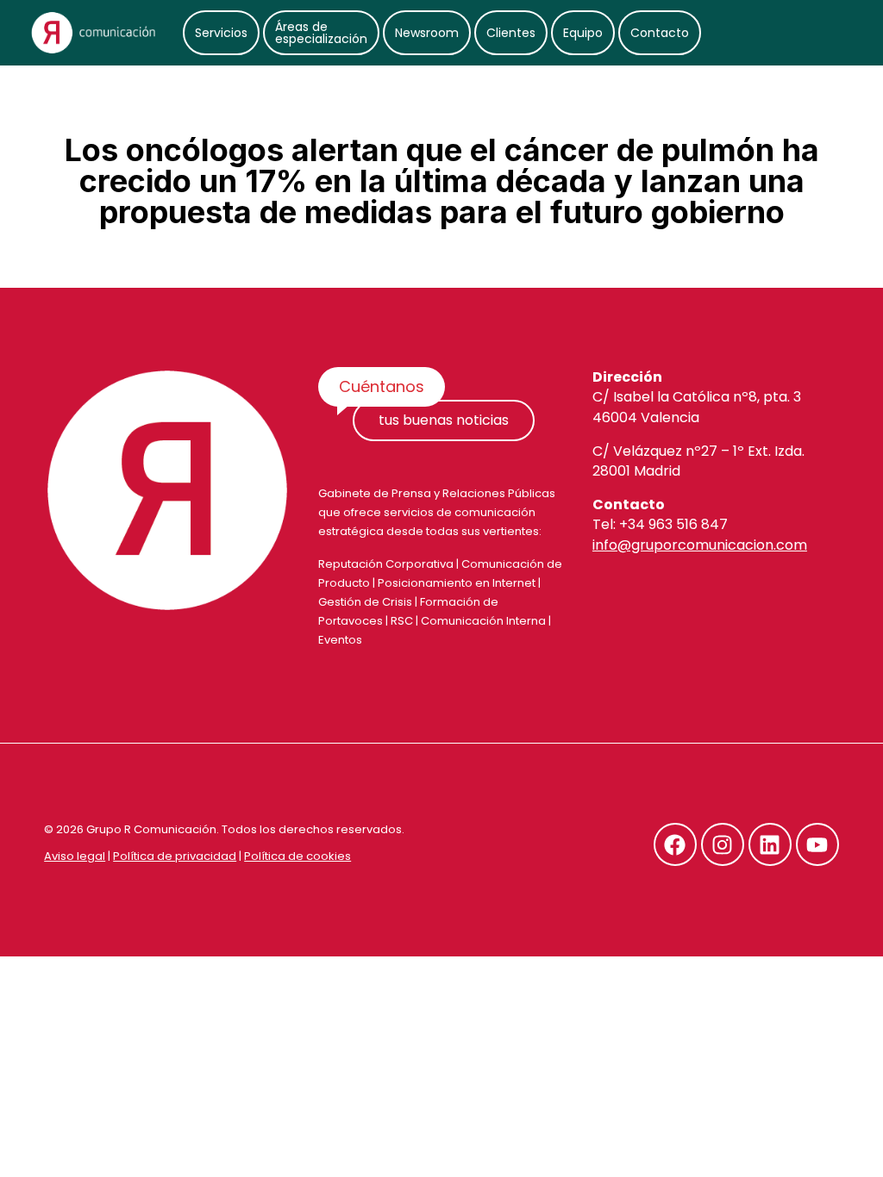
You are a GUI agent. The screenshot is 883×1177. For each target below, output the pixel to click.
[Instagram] (722, 844)
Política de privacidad (174, 856)
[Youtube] (817, 844)
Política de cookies (297, 856)
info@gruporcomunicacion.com (699, 545)
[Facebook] (675, 844)
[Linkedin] (770, 844)
